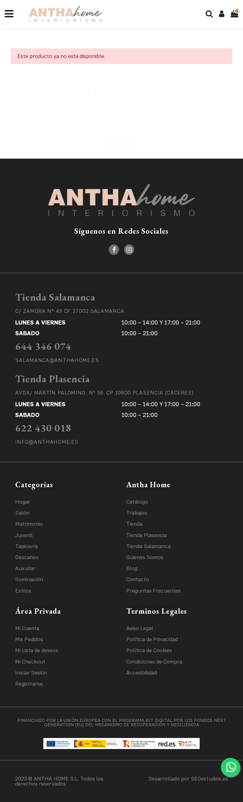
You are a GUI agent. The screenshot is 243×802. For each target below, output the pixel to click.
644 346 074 (43, 346)
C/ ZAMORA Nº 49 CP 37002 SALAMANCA (69, 311)
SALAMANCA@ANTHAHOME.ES (57, 360)
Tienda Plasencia (52, 378)
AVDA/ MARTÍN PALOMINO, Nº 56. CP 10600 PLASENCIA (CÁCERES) (104, 392)
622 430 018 (43, 428)
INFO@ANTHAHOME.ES (46, 442)
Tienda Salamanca (55, 297)
